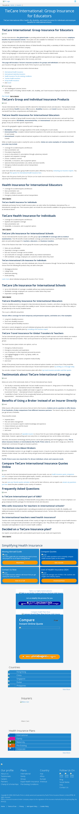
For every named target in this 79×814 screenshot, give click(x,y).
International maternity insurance (15, 74)
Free (56, 620)
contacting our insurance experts (63, 171)
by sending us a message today (64, 367)
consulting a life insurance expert (37, 329)
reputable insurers (27, 434)
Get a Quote (14, 96)
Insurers (18, 5)
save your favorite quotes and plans (18, 482)
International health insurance (14, 72)
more (9, 83)
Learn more (5, 279)
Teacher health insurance (12, 78)
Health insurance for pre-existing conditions (18, 76)
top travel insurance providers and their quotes (56, 370)
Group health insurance (12, 80)
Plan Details (5, 96)
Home (12, 5)
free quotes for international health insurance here (25, 173)
